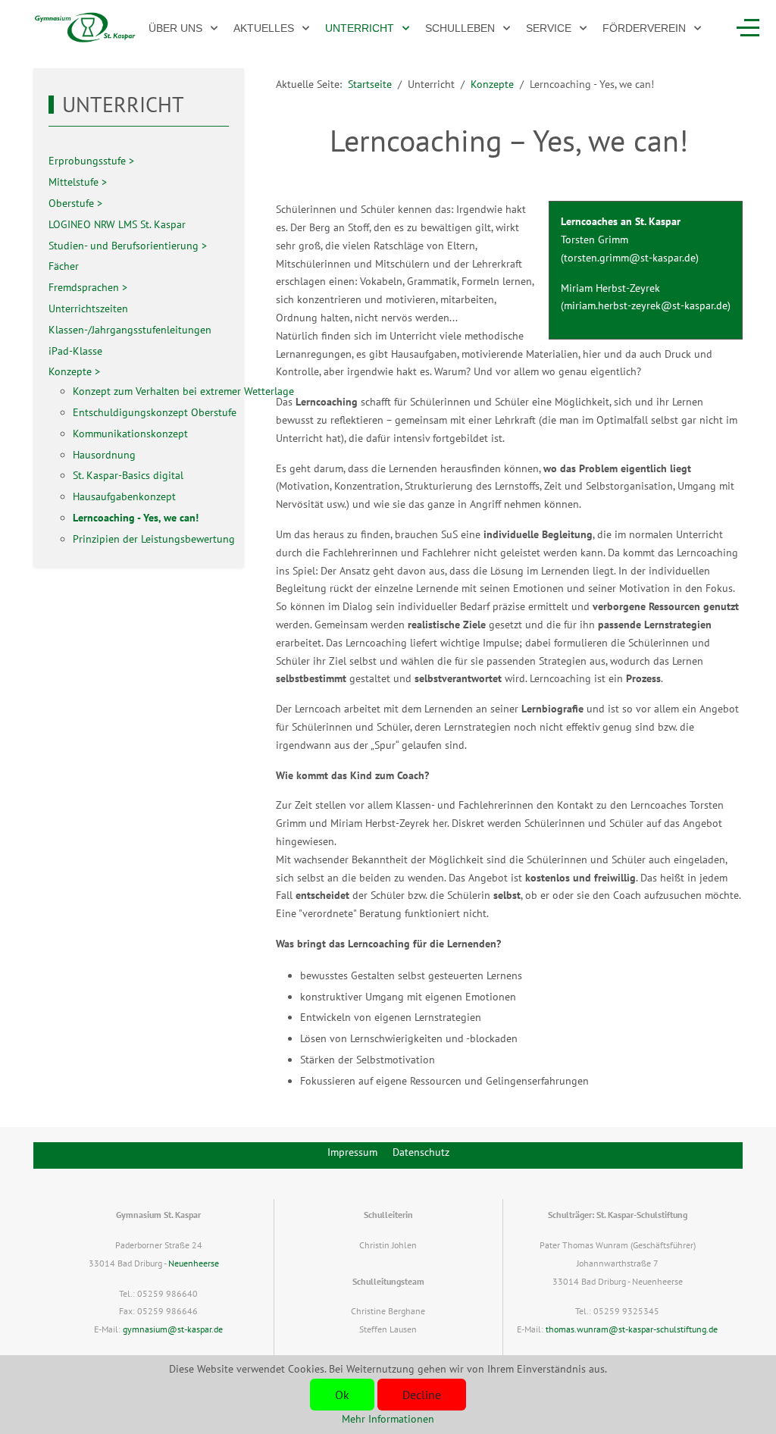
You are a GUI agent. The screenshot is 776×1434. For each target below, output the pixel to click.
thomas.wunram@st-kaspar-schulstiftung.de (632, 1329)
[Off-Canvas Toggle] (748, 28)
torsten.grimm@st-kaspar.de (630, 258)
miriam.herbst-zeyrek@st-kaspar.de (646, 305)
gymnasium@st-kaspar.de (173, 1329)
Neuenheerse (193, 1263)
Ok (342, 1394)
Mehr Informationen (388, 1419)
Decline (421, 1394)
